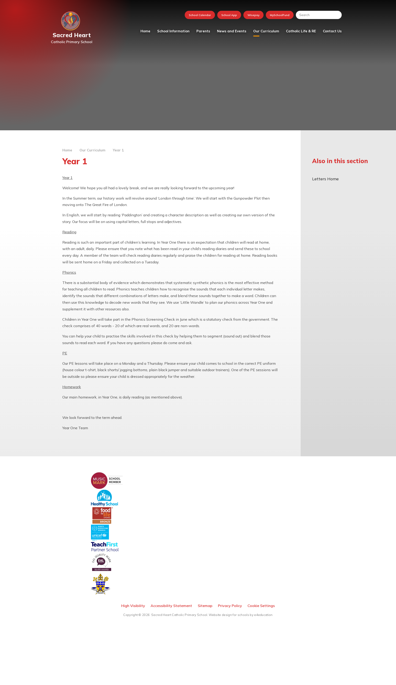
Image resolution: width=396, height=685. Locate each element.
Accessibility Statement (171, 605)
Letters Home (325, 178)
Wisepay (253, 15)
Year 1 (118, 150)
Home (67, 150)
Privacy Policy (230, 605)
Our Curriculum (92, 150)
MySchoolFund (279, 15)
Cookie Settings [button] (261, 605)
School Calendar (200, 15)
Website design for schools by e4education (240, 615)
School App (229, 15)
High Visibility (133, 605)
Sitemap (205, 605)
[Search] (336, 15)
